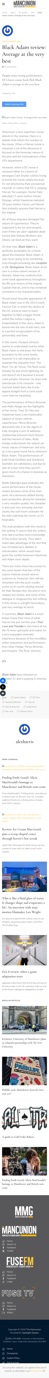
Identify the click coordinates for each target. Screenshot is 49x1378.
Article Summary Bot (14, 104)
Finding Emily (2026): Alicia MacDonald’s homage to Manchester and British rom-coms (23, 782)
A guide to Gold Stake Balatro (18, 1137)
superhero (31, 706)
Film (14, 93)
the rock (9, 711)
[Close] (44, 1371)
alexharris (10, 67)
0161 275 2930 (14, 1338)
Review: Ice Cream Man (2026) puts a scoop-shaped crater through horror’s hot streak (21, 833)
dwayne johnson (13, 702)
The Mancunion (33, 1329)
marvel (31, 702)
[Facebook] (3, 681)
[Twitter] (3, 687)
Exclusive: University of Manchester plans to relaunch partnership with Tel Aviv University (24, 1042)
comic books (20, 697)
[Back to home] (24, 4)
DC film (36, 697)
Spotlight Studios (30, 1332)
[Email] (3, 693)
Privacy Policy (37, 1370)
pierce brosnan (12, 706)
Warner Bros (26, 711)
